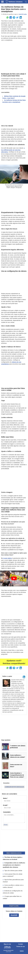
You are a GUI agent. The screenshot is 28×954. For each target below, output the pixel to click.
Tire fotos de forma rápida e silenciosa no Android (12, 858)
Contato (20, 944)
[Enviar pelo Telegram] (14, 17)
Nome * (5, 798)
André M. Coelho (23, 14)
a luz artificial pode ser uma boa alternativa (13, 150)
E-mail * (5, 805)
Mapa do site (7, 944)
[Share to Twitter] (17, 17)
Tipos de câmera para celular (13, 870)
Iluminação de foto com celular (14, 786)
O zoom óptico (7, 558)
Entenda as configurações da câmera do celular (12, 892)
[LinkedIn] (24, 677)
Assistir (14, 915)
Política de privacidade (7, 947)
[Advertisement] (14, 56)
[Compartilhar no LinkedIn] (20, 17)
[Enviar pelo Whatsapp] (7, 17)
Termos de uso (20, 946)
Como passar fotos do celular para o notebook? (12, 875)
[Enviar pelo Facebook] (11, 17)
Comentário (7, 812)
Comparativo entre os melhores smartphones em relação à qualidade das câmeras (14, 865)
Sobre (22, 951)
